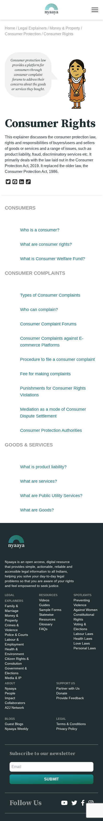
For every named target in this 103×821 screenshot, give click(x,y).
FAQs (43, 629)
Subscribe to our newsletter (42, 754)
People (10, 693)
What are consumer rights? (46, 244)
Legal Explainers (32, 28)
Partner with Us (68, 688)
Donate (61, 693)
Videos (44, 600)
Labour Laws (83, 634)
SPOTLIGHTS (83, 595)
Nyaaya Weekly (16, 729)
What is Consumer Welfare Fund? (52, 258)
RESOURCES (48, 595)
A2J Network (14, 708)
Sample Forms (50, 610)
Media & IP (13, 678)
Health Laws (83, 638)
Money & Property (65, 28)
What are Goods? (37, 510)
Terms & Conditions (71, 724)
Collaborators (15, 703)
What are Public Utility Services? (51, 495)
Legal (61, 719)
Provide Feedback (70, 698)
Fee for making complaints (45, 373)
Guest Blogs (14, 724)
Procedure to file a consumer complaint (57, 359)
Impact (10, 698)
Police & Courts (16, 635)
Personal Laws (85, 648)
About (10, 683)
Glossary (45, 624)
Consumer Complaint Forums (48, 324)
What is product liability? (43, 466)
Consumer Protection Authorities (51, 430)
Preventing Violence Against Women (85, 605)
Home (10, 28)
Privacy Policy (66, 729)
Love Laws (82, 643)
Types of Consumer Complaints (50, 295)
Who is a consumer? (39, 230)
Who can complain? (39, 309)
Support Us (65, 683)
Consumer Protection (23, 34)
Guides (44, 605)
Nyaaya (10, 688)
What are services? (38, 481)
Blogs (10, 719)
